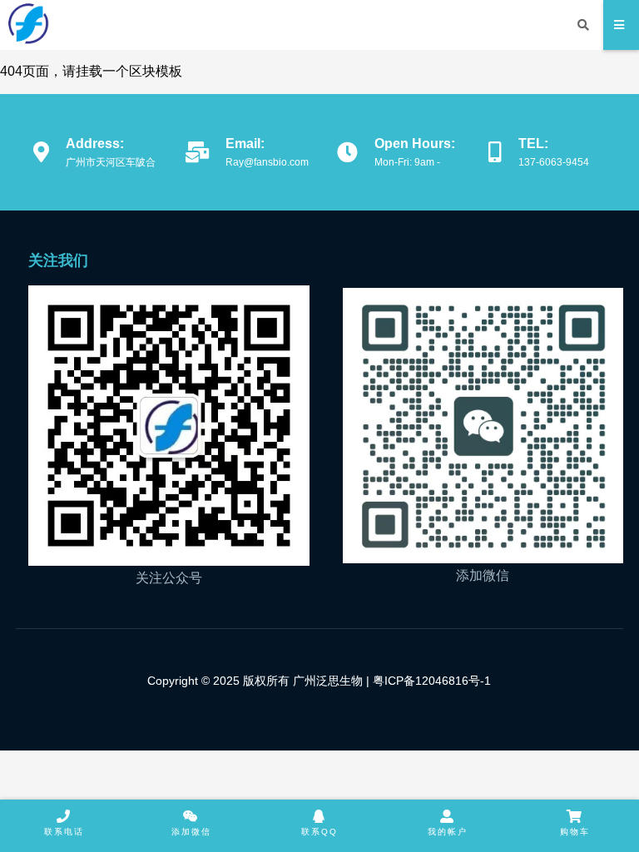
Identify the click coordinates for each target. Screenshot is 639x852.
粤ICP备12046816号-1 (430, 680)
